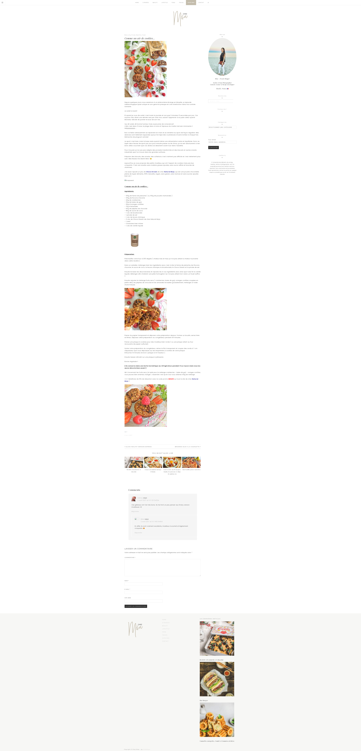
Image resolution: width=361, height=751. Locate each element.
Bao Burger (204, 700)
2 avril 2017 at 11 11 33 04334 (148, 500)
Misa (142, 519)
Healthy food (141, 35)
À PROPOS (166, 622)
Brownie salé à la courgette (187, 446)
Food (133, 35)
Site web (128, 597)
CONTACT (165, 641)
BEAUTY (165, 625)
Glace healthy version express (139, 446)
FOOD (164, 632)
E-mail (127, 589)
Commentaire (130, 557)
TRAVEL (165, 635)
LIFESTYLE (166, 628)
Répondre (135, 511)
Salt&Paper (146, 749)
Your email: (212, 140)
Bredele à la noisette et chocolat (134, 470)
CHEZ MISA (180, 17)
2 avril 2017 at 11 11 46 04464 (152, 521)
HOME (164, 619)
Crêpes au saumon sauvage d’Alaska (153, 470)
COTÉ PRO (166, 638)
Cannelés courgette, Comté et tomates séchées (217, 741)
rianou (140, 498)
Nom (127, 580)
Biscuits (128, 35)
